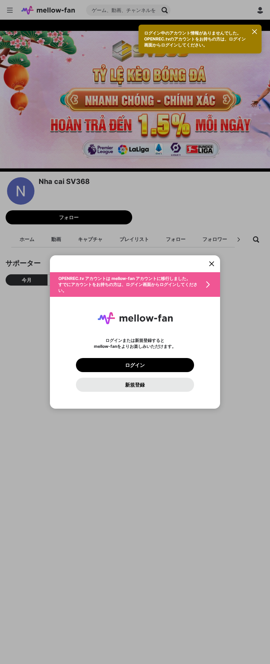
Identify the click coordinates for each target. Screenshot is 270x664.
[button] (135, 284)
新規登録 (135, 385)
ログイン (135, 365)
